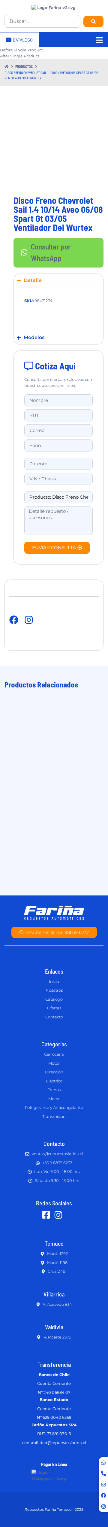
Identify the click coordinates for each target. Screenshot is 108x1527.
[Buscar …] (42, 21)
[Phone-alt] (103, 1473)
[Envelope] (103, 1484)
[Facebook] (103, 1495)
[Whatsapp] (103, 1462)
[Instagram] (103, 1506)
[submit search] (93, 21)
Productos (24, 66)
